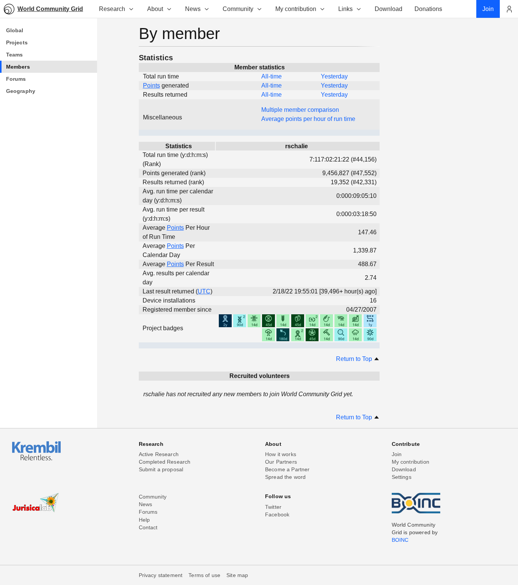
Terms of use (204, 575)
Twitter (273, 507)
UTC (204, 291)
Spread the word (285, 477)
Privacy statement (161, 575)
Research (112, 9)
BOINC (400, 540)
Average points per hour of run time (308, 119)
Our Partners (281, 462)
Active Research (159, 454)
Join (397, 454)
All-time (271, 76)
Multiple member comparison (300, 110)
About (155, 9)
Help (144, 520)
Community (238, 9)
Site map (237, 575)
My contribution (295, 9)
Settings (401, 477)
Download (404, 469)
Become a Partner (287, 469)
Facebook (277, 514)
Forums (148, 512)
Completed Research (165, 462)
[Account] (509, 9)
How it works (280, 454)
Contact (148, 527)
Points (151, 85)
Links (345, 9)
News (193, 9)
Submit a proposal (161, 469)
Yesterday (334, 76)
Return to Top (355, 359)
